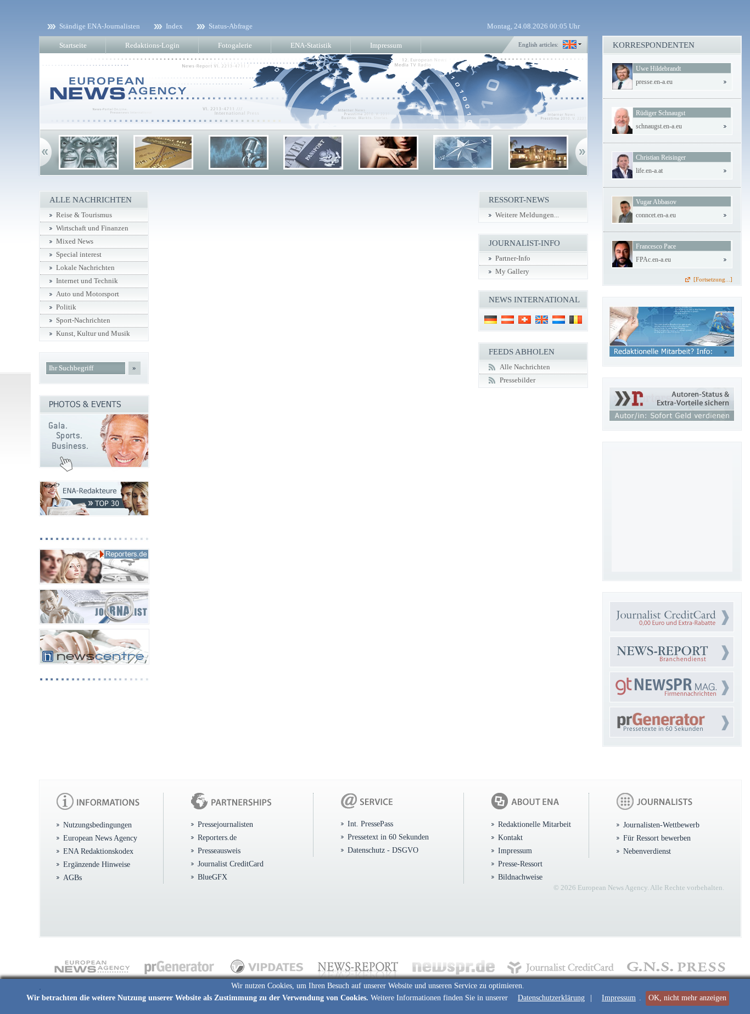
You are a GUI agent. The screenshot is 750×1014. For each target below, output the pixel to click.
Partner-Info (512, 258)
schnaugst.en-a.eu (659, 126)
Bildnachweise (520, 876)
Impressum (619, 998)
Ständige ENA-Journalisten (99, 26)
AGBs (72, 877)
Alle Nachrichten (525, 367)
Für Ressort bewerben (657, 837)
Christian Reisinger (661, 157)
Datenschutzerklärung (551, 998)
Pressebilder (517, 380)
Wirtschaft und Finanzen (92, 228)
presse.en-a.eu (654, 82)
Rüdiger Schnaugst (660, 113)
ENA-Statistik (311, 45)
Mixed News (74, 241)
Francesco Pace (656, 246)
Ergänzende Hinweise (96, 864)
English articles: (538, 44)
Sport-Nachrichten (83, 320)
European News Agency (100, 837)
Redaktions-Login (152, 45)
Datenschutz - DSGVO (383, 850)
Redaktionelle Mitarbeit (534, 824)
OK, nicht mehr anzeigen (687, 998)
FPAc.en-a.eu (653, 259)
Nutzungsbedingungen (97, 824)
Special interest (79, 254)
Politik (66, 307)
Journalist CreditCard (231, 863)
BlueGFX (212, 876)
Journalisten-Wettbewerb (661, 824)
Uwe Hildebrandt (658, 68)
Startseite (73, 45)
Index (174, 26)
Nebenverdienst (647, 851)
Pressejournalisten (225, 824)
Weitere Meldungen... (527, 215)
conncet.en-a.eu (656, 215)
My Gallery (512, 271)
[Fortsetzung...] (712, 279)
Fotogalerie (235, 45)
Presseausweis (219, 850)
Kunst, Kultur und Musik (93, 333)
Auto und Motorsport (87, 294)
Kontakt (510, 837)
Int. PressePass (370, 823)
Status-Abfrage (231, 26)
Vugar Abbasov (656, 202)
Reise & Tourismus (84, 215)
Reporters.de (217, 837)
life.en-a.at (649, 170)
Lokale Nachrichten (85, 268)
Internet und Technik (87, 281)
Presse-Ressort (520, 863)
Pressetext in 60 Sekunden (388, 836)
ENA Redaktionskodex (98, 851)
